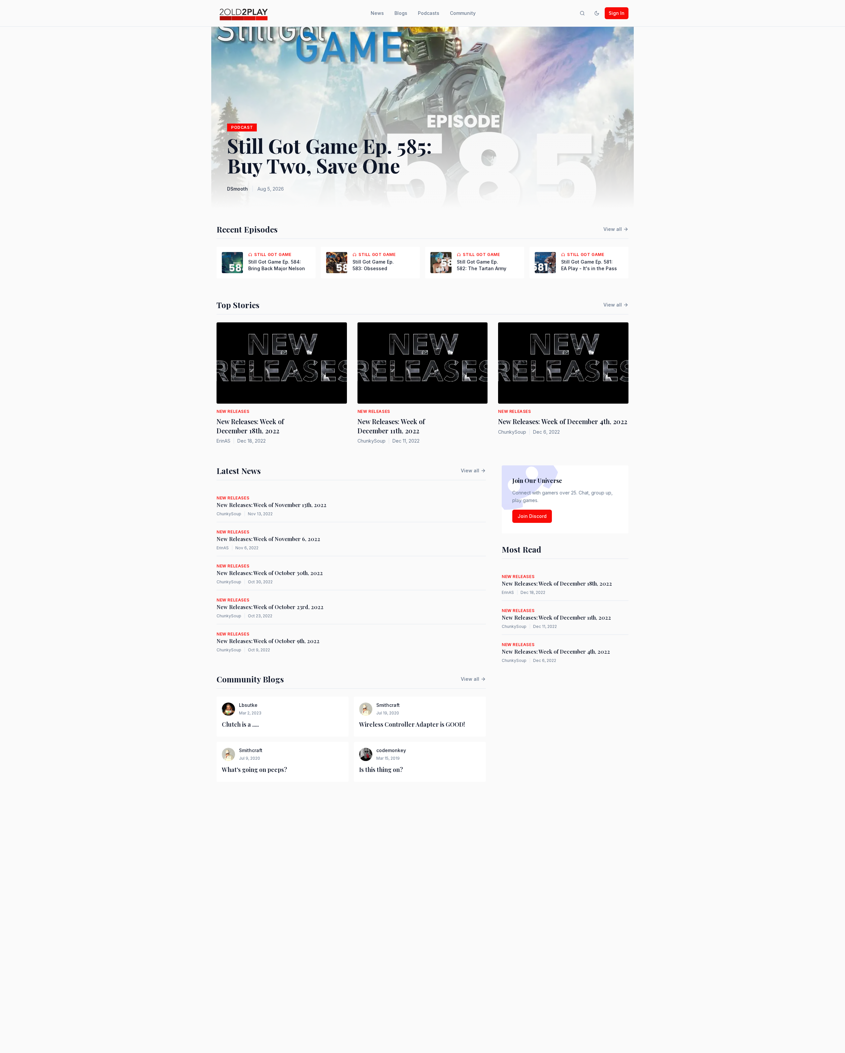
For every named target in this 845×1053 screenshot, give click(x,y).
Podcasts (428, 13)
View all (612, 229)
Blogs (400, 13)
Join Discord (532, 516)
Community (463, 13)
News (377, 13)
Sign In (617, 13)
